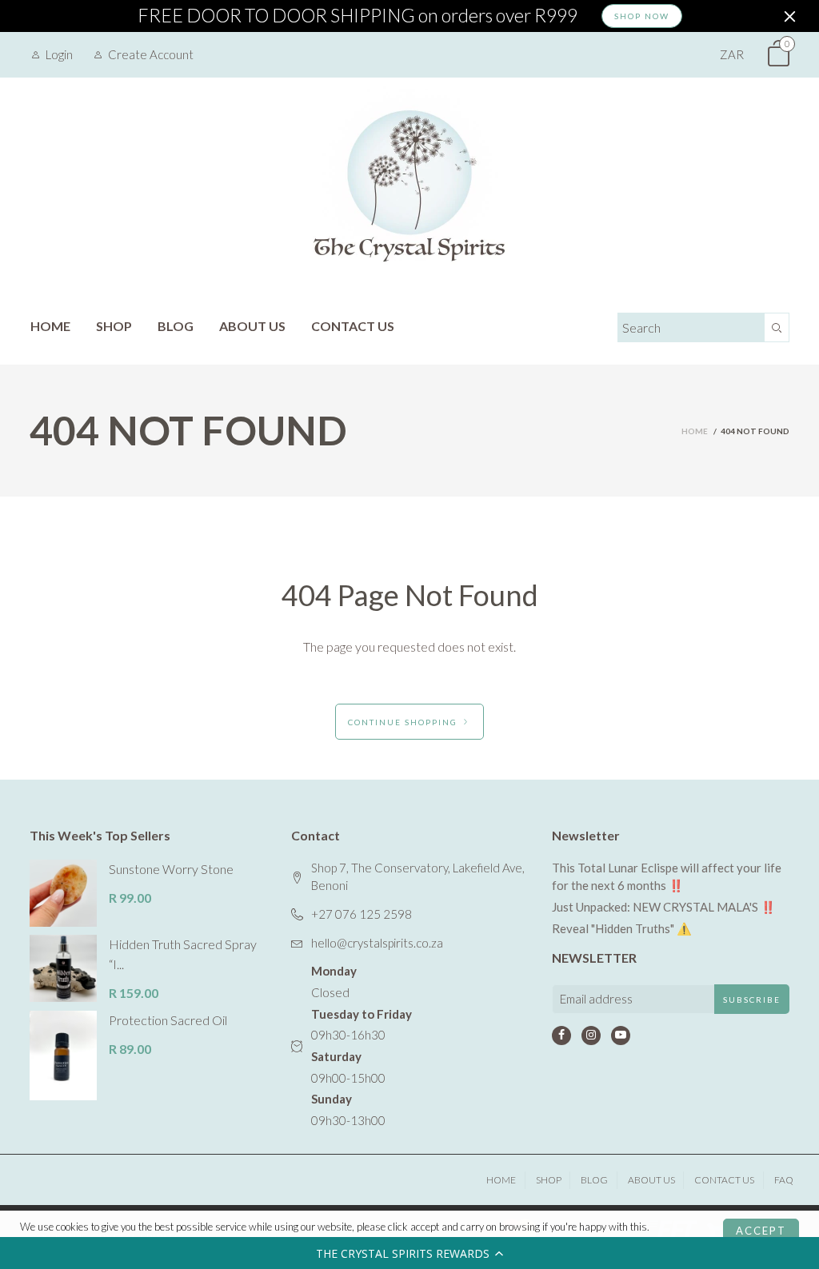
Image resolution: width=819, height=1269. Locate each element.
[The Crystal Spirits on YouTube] (620, 1035)
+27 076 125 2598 (361, 914)
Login (59, 54)
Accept (761, 1230)
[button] (409, 1253)
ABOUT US (252, 325)
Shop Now (641, 16)
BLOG (176, 325)
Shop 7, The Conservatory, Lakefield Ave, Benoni (418, 876)
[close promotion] (789, 16)
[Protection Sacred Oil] (63, 1055)
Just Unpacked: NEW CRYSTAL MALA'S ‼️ (664, 907)
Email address (596, 999)
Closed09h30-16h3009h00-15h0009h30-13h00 (361, 1045)
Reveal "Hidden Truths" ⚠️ (622, 928)
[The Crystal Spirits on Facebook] (561, 1035)
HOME (50, 325)
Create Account (151, 54)
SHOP (114, 325)
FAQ (783, 1180)
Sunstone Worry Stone (171, 868)
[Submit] (777, 327)
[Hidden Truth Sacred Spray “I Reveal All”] (63, 968)
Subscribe (752, 999)
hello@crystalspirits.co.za (377, 943)
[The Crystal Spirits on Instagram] (591, 1035)
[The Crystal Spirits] (409, 185)
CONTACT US (352, 325)
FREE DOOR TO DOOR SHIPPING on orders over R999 (357, 16)
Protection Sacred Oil (168, 1020)
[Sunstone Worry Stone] (63, 893)
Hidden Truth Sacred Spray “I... (183, 954)
